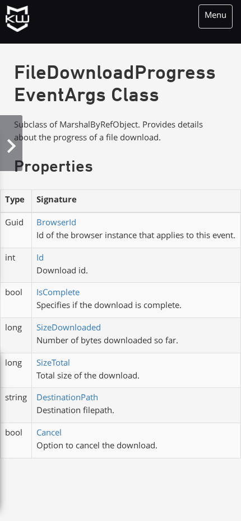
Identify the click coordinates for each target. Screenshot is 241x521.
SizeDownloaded (68, 328)
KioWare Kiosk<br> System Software (19, 19)
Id (40, 259)
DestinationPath (67, 398)
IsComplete (58, 293)
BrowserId (56, 223)
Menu (215, 16)
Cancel (49, 434)
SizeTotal (53, 364)
